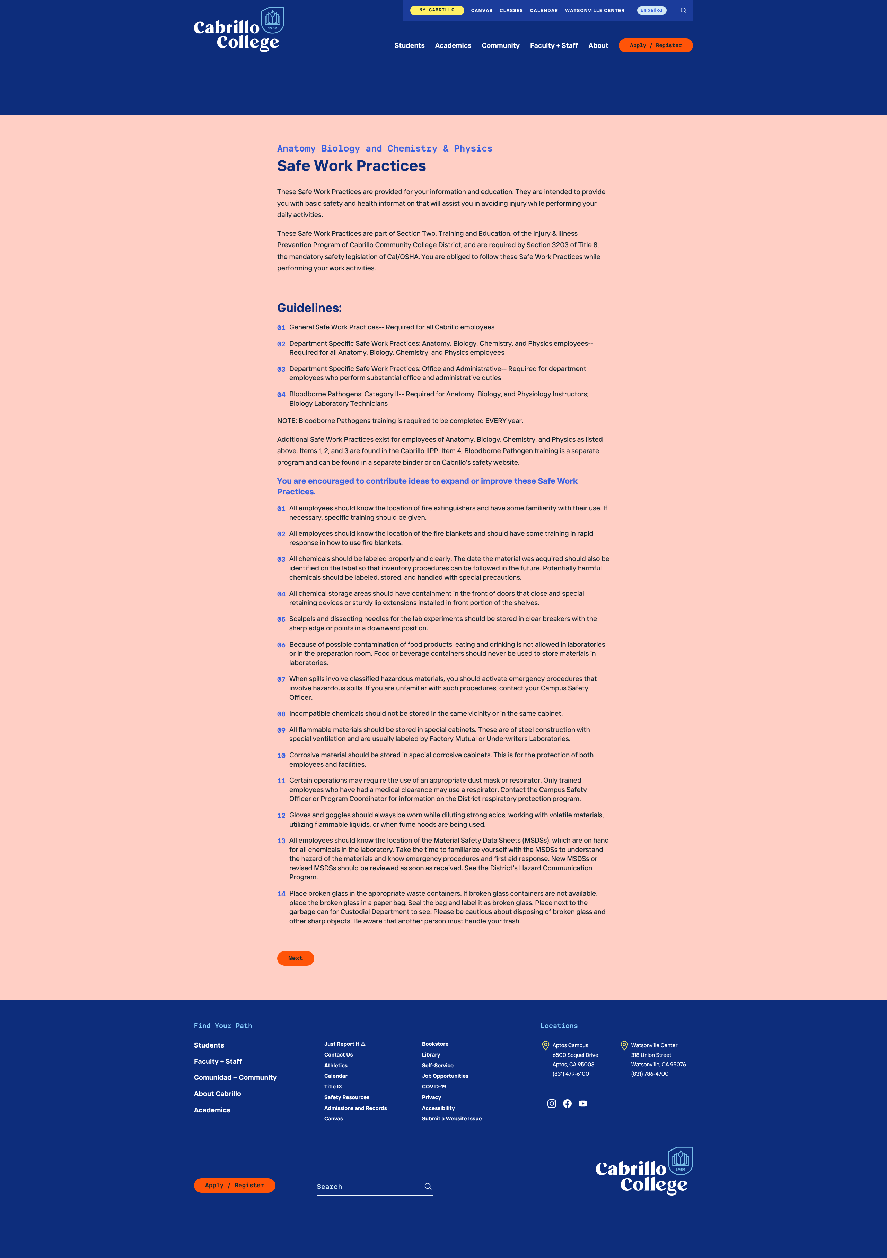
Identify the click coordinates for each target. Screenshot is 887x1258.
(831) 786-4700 (650, 1073)
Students (410, 45)
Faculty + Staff (554, 45)
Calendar (544, 10)
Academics (453, 45)
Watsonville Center (595, 10)
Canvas (482, 10)
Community (501, 45)
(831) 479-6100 (571, 1073)
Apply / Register (656, 45)
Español (652, 10)
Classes (511, 10)
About (598, 45)
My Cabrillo (437, 10)
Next (295, 958)
